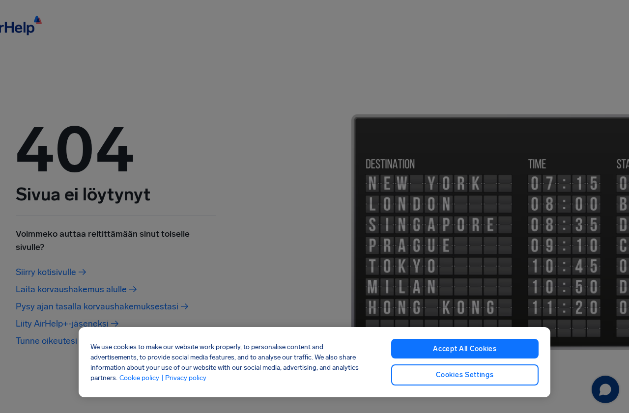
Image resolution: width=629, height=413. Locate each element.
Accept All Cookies (465, 349)
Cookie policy (139, 378)
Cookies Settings (464, 375)
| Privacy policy (183, 378)
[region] (314, 362)
